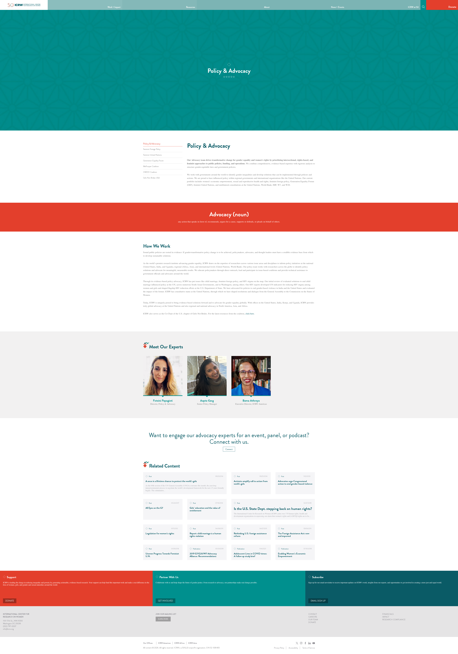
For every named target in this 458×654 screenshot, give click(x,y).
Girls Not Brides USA (151, 177)
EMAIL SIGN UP (318, 600)
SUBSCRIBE (163, 619)
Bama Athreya (251, 400)
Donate (452, 7)
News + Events (337, 7)
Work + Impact (114, 7)
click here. (250, 313)
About (267, 7)
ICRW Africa (179, 643)
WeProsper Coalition (151, 166)
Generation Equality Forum (153, 160)
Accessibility (293, 647)
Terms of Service (308, 647)
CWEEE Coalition (150, 172)
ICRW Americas (164, 643)
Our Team (313, 619)
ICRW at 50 (413, 7)
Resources (190, 7)
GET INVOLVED (165, 600)
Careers (312, 616)
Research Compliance (394, 619)
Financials (388, 614)
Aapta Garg (207, 400)
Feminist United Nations (152, 155)
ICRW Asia (192, 643)
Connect (229, 449)
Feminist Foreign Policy (151, 149)
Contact (312, 614)
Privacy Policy (279, 647)
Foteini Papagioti (163, 400)
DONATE (9, 600)
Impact (385, 616)
